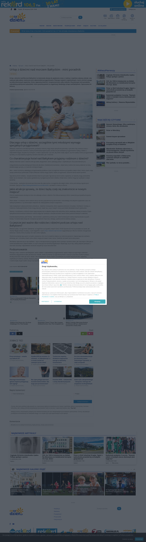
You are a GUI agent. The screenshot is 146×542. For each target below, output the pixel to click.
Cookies (52, 296)
